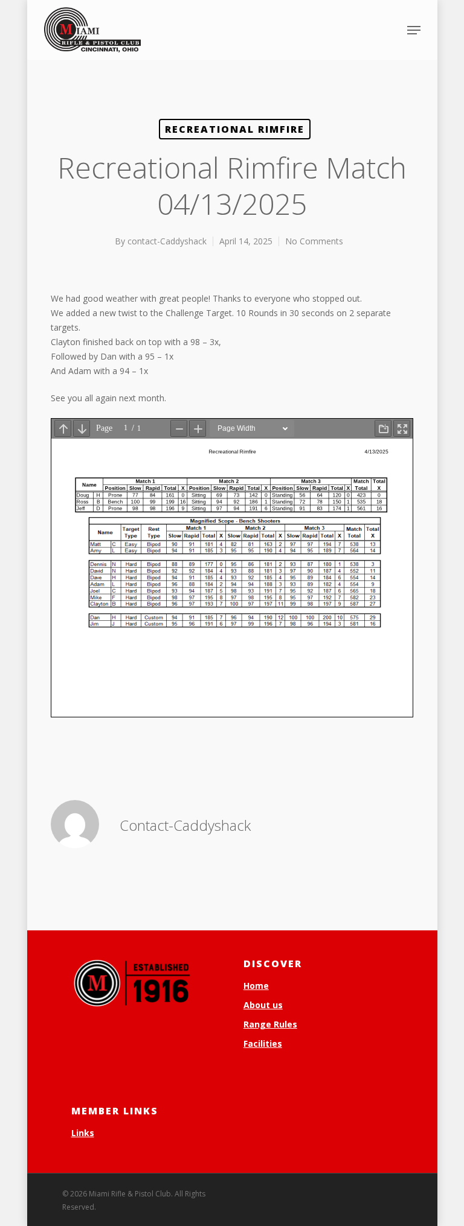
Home (256, 985)
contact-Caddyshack (167, 241)
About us (263, 1005)
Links (82, 1133)
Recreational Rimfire (234, 129)
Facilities (262, 1043)
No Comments (314, 241)
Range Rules (270, 1024)
